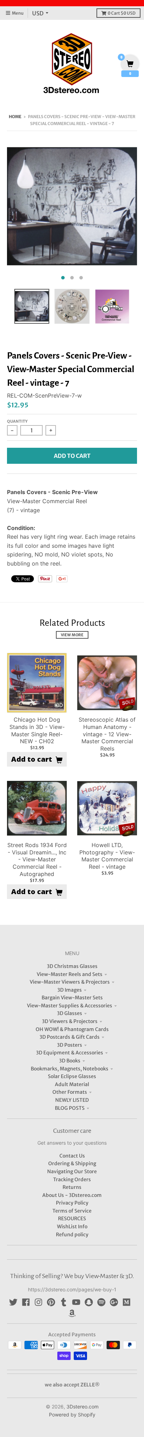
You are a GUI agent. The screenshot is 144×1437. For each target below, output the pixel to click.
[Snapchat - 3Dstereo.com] (89, 1302)
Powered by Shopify (72, 1414)
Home (15, 116)
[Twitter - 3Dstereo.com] (13, 1302)
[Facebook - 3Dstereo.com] (26, 1302)
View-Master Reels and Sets (69, 974)
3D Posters (69, 1045)
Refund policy (72, 1234)
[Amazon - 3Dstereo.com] (72, 1313)
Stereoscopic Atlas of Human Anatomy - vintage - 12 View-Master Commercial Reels (107, 734)
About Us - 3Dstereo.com (72, 1195)
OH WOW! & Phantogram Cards (72, 1029)
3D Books (69, 1061)
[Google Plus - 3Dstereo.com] (114, 1302)
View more (72, 634)
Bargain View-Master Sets (72, 997)
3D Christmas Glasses (72, 966)
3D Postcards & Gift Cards (69, 1037)
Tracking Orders (72, 1179)
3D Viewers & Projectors (70, 1021)
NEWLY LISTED (72, 1100)
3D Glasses (69, 1013)
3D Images (69, 990)
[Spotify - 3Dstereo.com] (101, 1302)
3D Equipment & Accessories (69, 1053)
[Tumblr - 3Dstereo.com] (63, 1302)
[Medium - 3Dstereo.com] (126, 1302)
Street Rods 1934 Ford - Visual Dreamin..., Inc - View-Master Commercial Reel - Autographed (37, 859)
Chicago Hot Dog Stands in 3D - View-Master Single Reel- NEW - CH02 (37, 730)
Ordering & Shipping (72, 1163)
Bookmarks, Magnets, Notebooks (69, 1069)
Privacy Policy (72, 1203)
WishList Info (72, 1226)
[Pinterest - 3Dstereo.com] (51, 1302)
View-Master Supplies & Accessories (69, 1005)
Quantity (17, 421)
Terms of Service (72, 1211)
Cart (122, 13)
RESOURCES (72, 1218)
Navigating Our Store (72, 1171)
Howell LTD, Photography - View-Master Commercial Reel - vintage (107, 856)
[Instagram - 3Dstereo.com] (38, 1302)
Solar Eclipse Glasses (72, 1076)
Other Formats (69, 1092)
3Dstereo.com (82, 1406)
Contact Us (72, 1156)
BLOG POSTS (70, 1108)
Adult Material (72, 1084)
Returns (72, 1187)
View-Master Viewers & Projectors (70, 982)
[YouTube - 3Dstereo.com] (76, 1302)
